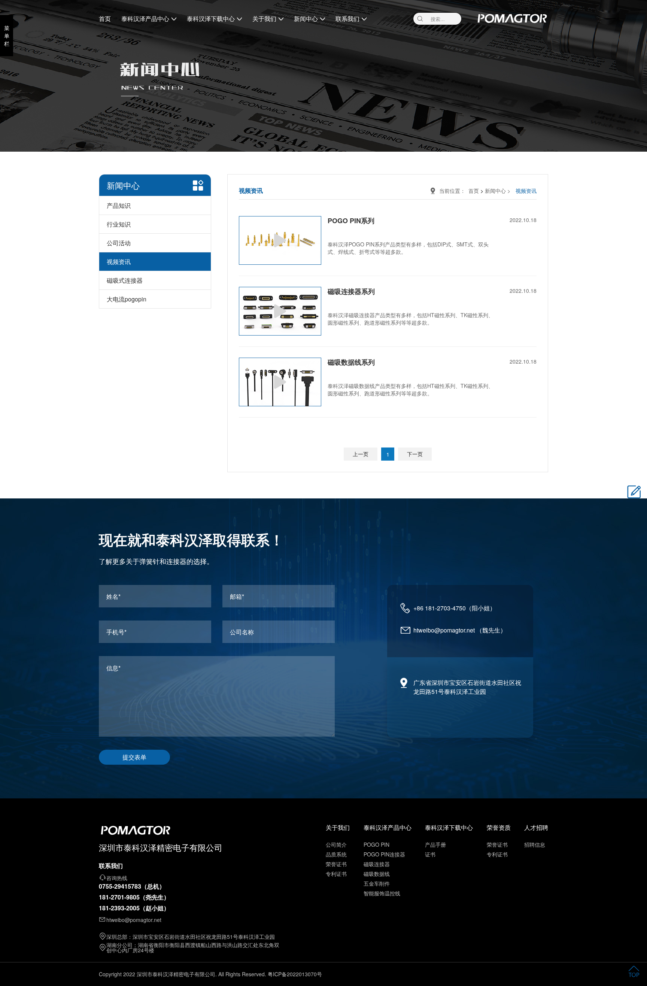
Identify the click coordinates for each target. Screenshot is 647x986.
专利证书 (336, 873)
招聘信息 (534, 844)
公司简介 (336, 844)
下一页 (415, 454)
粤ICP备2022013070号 (295, 974)
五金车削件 (377, 883)
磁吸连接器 (377, 864)
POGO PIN (376, 844)
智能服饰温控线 (382, 893)
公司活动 (119, 243)
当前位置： (453, 190)
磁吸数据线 (377, 873)
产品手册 (435, 844)
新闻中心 (306, 18)
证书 (430, 854)
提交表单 (134, 757)
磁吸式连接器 (125, 280)
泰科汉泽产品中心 (145, 18)
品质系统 (336, 854)
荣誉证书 (336, 864)
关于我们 (264, 18)
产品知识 (119, 205)
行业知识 (119, 224)
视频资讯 (119, 261)
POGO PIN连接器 (384, 854)
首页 (105, 18)
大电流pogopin (126, 299)
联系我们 (347, 18)
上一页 (360, 454)
